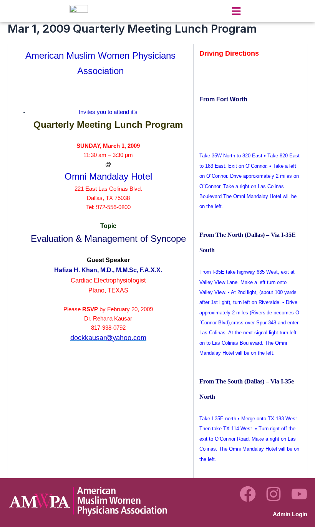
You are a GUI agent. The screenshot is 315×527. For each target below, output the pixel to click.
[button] (236, 11)
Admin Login (290, 514)
